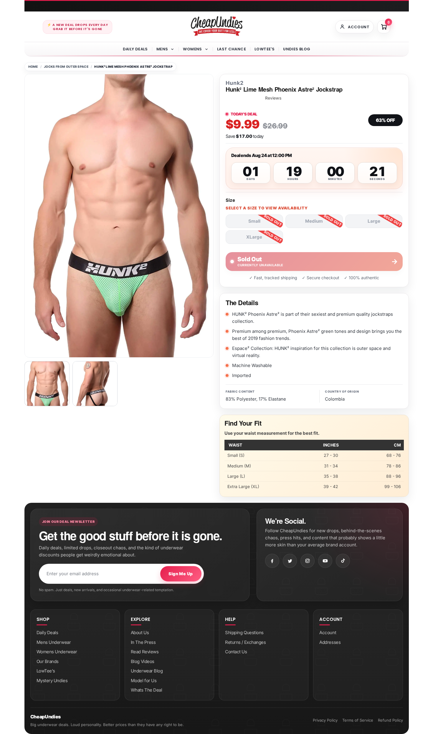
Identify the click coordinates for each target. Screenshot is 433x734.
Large (374, 221)
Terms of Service (357, 720)
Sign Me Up (180, 573)
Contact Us (236, 651)
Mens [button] (162, 49)
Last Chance (231, 49)
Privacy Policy (325, 720)
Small (254, 221)
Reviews (273, 98)
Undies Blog (296, 49)
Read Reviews (145, 651)
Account (327, 632)
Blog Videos (142, 661)
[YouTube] (325, 561)
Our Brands (48, 661)
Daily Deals (135, 49)
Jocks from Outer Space (66, 67)
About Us (140, 632)
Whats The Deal (146, 690)
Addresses (330, 642)
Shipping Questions (244, 632)
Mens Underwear (54, 642)
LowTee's (264, 49)
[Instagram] (307, 561)
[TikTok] (343, 561)
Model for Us (144, 680)
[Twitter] (290, 561)
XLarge (254, 237)
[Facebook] (272, 561)
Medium (314, 221)
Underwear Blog (147, 671)
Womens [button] (192, 49)
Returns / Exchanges (245, 642)
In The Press (143, 642)
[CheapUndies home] (216, 26)
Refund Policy (390, 720)
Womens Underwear (57, 651)
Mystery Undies (52, 680)
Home (33, 67)
